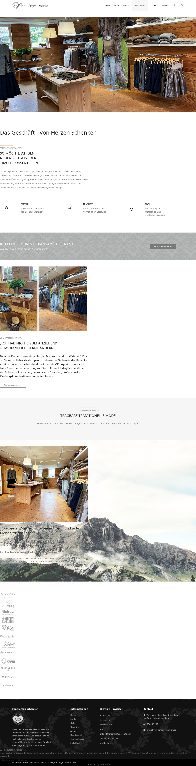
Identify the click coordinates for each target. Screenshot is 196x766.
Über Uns (74, 727)
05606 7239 (152, 724)
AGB (101, 729)
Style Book (75, 743)
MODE (116, 5)
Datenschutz (105, 720)
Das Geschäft (76, 735)
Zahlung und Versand (109, 738)
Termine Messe (77, 739)
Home (107, 5)
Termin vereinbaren (163, 246)
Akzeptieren (8, 760)
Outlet (73, 723)
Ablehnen (22, 760)
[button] (174, 5)
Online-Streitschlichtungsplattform (115, 734)
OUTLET (126, 5)
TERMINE (165, 5)
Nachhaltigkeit (106, 743)
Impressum (105, 715)
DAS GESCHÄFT (140, 5)
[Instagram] (181, 5)
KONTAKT (153, 5)
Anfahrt (73, 731)
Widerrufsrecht (106, 724)
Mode (73, 719)
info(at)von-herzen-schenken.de (161, 729)
